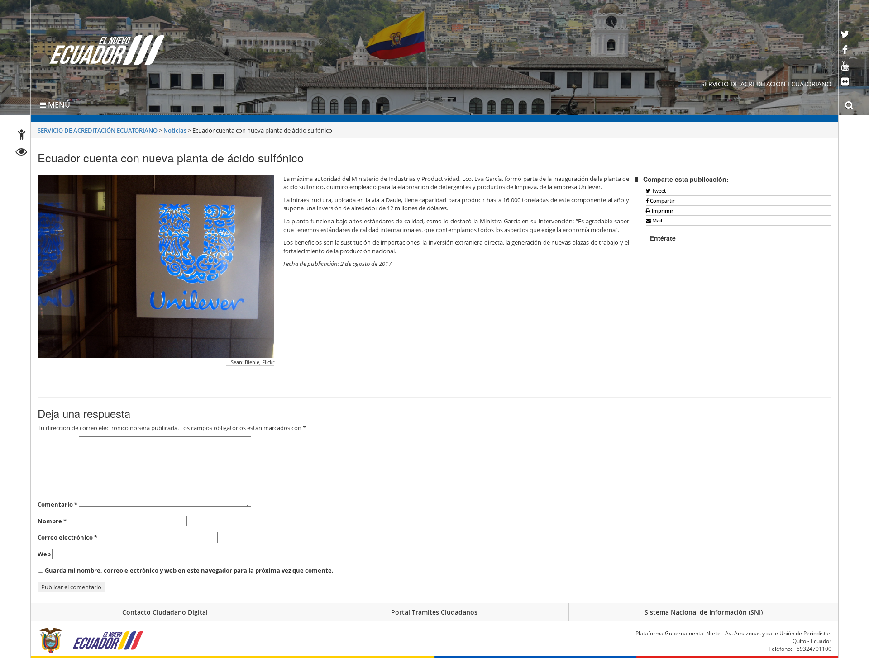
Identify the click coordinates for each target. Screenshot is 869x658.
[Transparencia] (21, 153)
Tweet (658, 188)
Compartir (662, 198)
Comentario (57, 502)
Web (44, 552)
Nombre (52, 519)
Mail (656, 218)
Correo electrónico (67, 535)
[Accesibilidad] (22, 136)
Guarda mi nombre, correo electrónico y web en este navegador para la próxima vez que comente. (189, 568)
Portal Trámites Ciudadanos (434, 610)
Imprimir (661, 208)
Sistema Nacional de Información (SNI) (704, 610)
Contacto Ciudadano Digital (165, 610)
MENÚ (58, 103)
